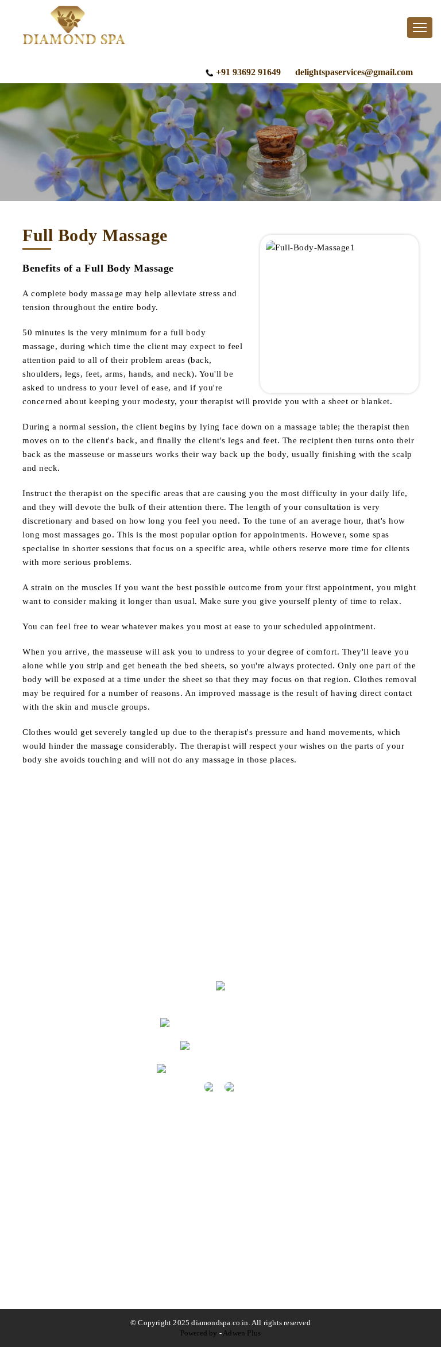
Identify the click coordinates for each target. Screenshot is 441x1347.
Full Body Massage (84, 1192)
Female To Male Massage (96, 1212)
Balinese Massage (81, 1293)
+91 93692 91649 (248, 72)
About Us (66, 890)
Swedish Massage (81, 1273)
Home (59, 870)
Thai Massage (74, 1232)
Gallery (62, 910)
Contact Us (69, 950)
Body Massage (75, 1152)
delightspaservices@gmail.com (354, 72)
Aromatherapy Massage (92, 1172)
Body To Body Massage (93, 1252)
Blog (57, 930)
